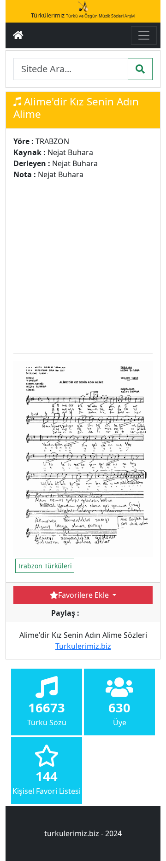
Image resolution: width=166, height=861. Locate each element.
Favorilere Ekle (84, 595)
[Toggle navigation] (144, 35)
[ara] (140, 69)
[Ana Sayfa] (18, 35)
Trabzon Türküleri (45, 565)
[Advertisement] (83, 263)
